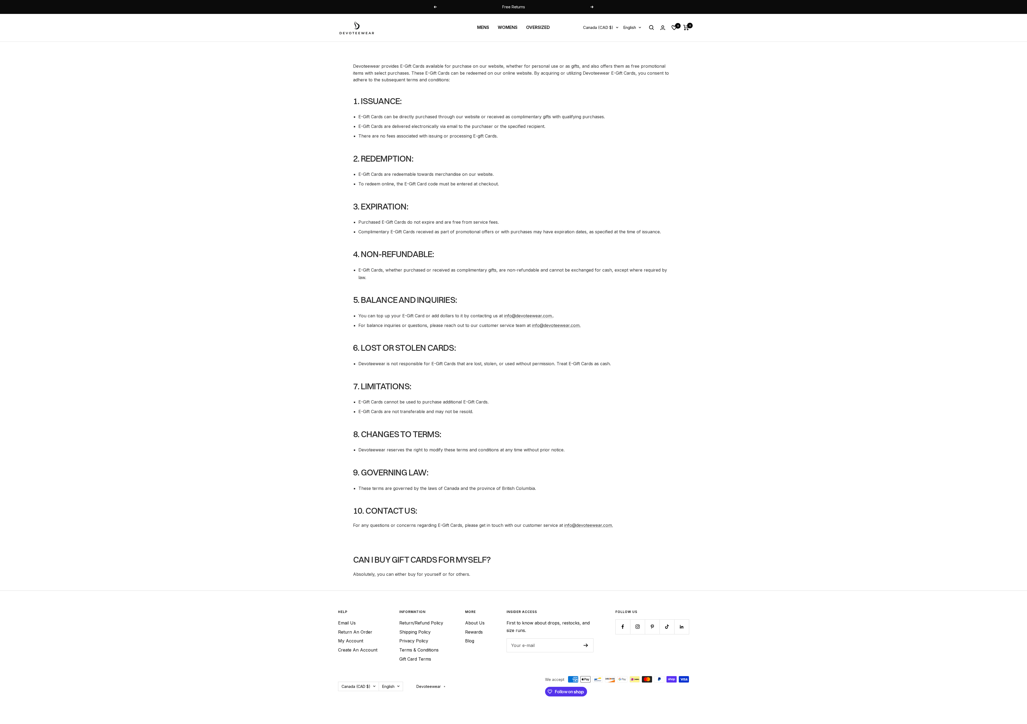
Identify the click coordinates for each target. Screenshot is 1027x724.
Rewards (474, 632)
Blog (469, 640)
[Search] (651, 27)
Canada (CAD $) (598, 27)
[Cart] (686, 27)
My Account (350, 640)
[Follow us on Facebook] (622, 626)
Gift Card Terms (415, 659)
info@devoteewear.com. (528, 315)
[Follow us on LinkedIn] (681, 626)
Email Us (347, 623)
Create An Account (357, 650)
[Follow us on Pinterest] (652, 626)
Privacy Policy (413, 640)
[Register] (586, 645)
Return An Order (355, 632)
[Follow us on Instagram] (637, 626)
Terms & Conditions (419, 650)
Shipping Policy (415, 632)
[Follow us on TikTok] (667, 626)
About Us (475, 623)
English (629, 27)
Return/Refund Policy (421, 623)
